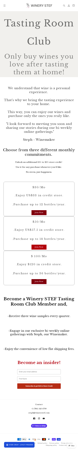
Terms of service (67, 443)
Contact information (66, 445)
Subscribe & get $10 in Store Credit (39, 386)
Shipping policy (51, 445)
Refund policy (42, 443)
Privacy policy (54, 443)
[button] (4, 5)
